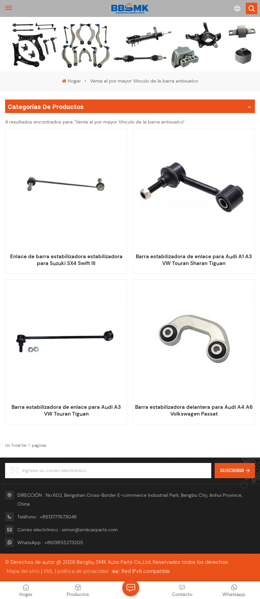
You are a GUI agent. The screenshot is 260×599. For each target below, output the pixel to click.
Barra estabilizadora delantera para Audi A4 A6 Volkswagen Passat (194, 410)
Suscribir (232, 470)
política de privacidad (82, 571)
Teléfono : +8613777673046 (47, 517)
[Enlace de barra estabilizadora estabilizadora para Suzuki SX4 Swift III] (66, 189)
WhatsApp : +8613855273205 (50, 542)
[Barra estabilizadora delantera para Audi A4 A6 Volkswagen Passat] (194, 340)
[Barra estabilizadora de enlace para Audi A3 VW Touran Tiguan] (66, 340)
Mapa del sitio (23, 571)
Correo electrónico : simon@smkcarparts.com (67, 530)
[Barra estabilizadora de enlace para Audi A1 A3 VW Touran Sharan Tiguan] (194, 189)
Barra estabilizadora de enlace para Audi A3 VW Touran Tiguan (66, 410)
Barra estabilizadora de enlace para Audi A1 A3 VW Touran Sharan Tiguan (194, 259)
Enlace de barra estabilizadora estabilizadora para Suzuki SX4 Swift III (66, 259)
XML (48, 571)
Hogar (74, 81)
